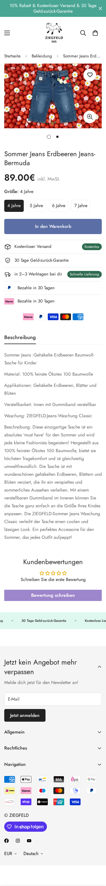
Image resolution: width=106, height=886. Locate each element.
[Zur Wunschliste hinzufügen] (89, 75)
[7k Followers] (6, 840)
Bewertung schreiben (53, 595)
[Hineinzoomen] (89, 117)
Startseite (12, 56)
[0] (95, 32)
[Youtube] (29, 840)
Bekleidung (42, 56)
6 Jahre (60, 207)
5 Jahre (38, 207)
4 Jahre (15, 207)
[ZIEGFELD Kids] (53, 33)
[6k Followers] (18, 840)
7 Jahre (82, 207)
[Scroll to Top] (95, 856)
